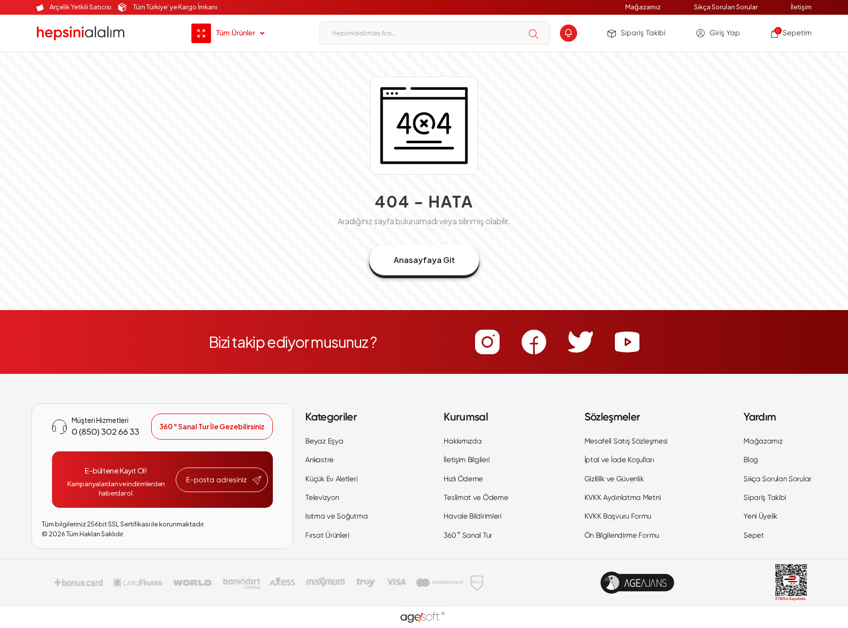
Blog (750, 459)
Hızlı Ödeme (463, 478)
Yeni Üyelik (760, 516)
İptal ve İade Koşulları (619, 459)
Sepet (753, 535)
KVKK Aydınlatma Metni (622, 497)
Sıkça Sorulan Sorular (726, 7)
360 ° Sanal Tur (468, 535)
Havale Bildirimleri (472, 516)
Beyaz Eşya (324, 441)
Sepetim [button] (794, 33)
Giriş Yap (725, 32)
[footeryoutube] (627, 342)
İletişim (801, 7)
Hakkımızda (462, 441)
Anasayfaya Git (424, 260)
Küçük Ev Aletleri (331, 478)
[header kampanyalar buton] (568, 33)
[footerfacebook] (534, 342)
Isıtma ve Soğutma (336, 516)
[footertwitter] (580, 342)
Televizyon (322, 497)
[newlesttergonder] (257, 480)
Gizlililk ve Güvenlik (614, 478)
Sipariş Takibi (643, 32)
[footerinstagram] (487, 342)
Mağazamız (643, 7)
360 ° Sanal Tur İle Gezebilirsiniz (212, 426)
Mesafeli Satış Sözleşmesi (626, 441)
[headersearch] (534, 34)
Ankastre (319, 459)
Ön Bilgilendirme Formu (621, 535)
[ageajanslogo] (637, 583)
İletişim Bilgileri (467, 459)
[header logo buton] (80, 33)
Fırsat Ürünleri (327, 535)
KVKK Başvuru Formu (618, 516)
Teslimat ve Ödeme (476, 497)
